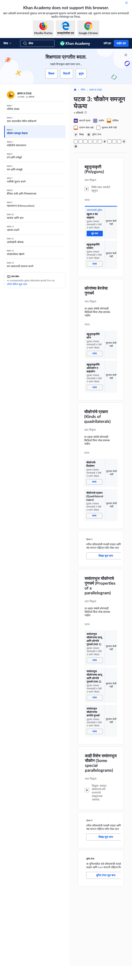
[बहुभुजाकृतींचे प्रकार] (81, 141)
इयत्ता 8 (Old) (95, 90)
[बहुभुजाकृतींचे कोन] (85, 141)
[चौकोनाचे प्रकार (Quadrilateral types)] (100, 141)
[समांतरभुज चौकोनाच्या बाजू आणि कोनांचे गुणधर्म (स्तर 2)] (114, 141)
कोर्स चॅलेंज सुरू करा (17, 284)
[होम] (75, 90)
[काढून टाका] (126, 3)
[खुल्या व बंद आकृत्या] (76, 141)
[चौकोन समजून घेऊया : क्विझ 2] (124, 141)
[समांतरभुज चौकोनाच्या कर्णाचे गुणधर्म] (119, 141)
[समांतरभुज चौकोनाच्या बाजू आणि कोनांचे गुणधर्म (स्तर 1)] (109, 141)
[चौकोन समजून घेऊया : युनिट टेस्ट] (76, 146)
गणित (83, 90)
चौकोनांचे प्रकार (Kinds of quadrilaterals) (97, 417)
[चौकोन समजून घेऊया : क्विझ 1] (105, 141)
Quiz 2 (89, 820)
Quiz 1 (89, 539)
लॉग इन (107, 43)
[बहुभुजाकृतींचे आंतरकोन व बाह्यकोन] (90, 141)
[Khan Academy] (75, 43)
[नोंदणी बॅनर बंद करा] (125, 54)
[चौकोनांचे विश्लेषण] (95, 141)
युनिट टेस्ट (90, 859)
